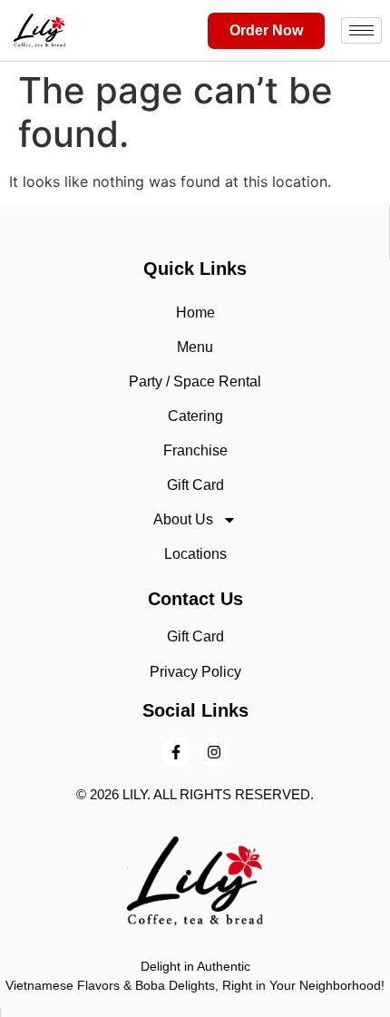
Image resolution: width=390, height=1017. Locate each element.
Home (195, 312)
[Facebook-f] (175, 752)
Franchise (195, 450)
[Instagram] (214, 752)
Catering (195, 416)
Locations (195, 554)
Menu (195, 347)
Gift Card (195, 485)
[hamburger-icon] (361, 30)
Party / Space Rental (195, 381)
